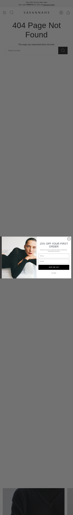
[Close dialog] (68, 238)
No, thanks (54, 272)
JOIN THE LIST (54, 267)
